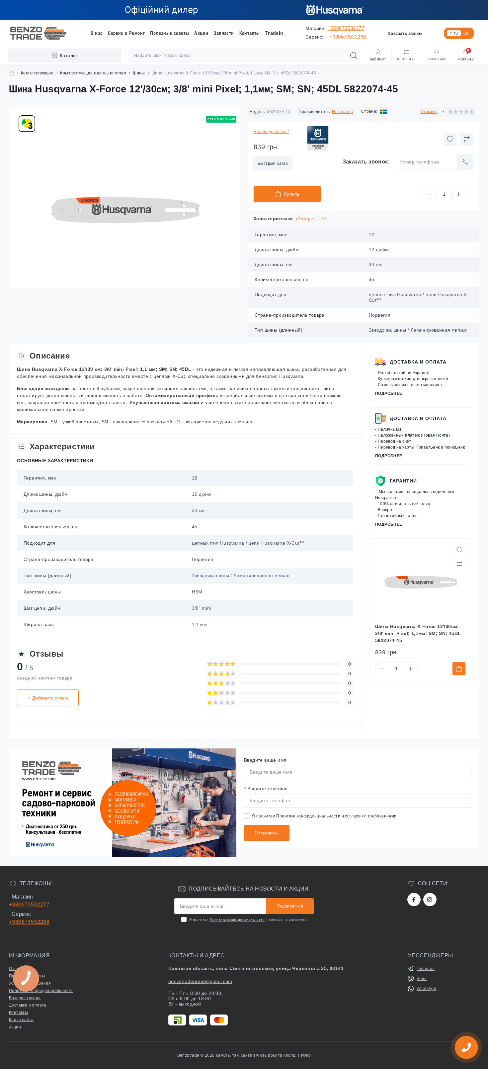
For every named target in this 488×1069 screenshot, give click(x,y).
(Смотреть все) (311, 219)
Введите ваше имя (265, 760)
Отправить (267, 832)
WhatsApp (426, 988)
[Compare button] (466, 139)
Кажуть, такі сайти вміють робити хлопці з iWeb (263, 1055)
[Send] (465, 162)
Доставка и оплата (418, 362)
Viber (422, 978)
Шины (139, 73)
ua (465, 33)
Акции (201, 33)
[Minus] (430, 194)
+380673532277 (346, 28)
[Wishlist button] (450, 139)
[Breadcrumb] (11, 73)
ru (456, 33)
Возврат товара (25, 998)
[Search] (354, 55)
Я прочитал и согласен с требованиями (324, 816)
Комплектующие (37, 73)
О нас (97, 33)
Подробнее (388, 393)
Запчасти (223, 33)
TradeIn (274, 33)
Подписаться (290, 906)
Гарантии (403, 480)
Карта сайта (21, 1019)
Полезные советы (169, 33)
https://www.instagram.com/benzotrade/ (430, 899)
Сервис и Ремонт (126, 33)
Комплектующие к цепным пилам (93, 73)
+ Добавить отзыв (48, 697)
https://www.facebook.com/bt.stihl (414, 899)
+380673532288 (347, 37)
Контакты (249, 33)
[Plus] (458, 194)
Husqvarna (342, 111)
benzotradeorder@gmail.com (200, 981)
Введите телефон (266, 788)
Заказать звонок (405, 33)
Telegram (426, 968)
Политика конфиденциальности (308, 816)
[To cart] (458, 668)
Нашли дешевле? (271, 131)
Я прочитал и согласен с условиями (248, 919)
